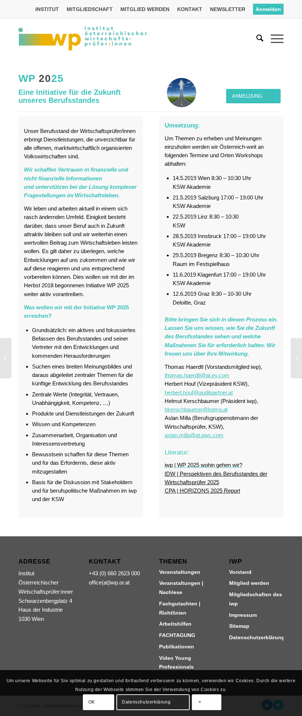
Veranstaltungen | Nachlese (181, 587)
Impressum (243, 615)
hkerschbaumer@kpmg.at (196, 409)
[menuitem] (47, 9)
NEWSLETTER (227, 9)
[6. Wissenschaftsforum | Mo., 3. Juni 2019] (5, 358)
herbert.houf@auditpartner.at (199, 392)
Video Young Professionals (176, 662)
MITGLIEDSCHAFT (90, 9)
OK (91, 702)
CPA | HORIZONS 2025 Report (202, 490)
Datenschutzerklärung (256, 637)
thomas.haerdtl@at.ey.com (197, 375)
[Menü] (273, 38)
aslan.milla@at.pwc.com (194, 435)
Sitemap (239, 626)
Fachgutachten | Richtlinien (179, 608)
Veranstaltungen (179, 572)
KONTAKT (189, 9)
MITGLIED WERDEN (144, 9)
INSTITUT (47, 9)
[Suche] (256, 38)
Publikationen (176, 647)
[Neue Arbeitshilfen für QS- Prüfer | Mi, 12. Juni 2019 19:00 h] (296, 358)
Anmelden (268, 9)
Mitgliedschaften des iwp (255, 599)
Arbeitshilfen (175, 624)
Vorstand (240, 572)
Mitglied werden (249, 583)
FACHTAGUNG (177, 635)
